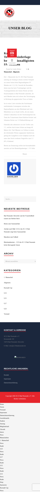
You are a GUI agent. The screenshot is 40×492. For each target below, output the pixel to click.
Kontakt (6, 375)
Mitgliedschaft (4, 426)
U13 (5, 293)
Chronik (2, 429)
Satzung (2, 424)
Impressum (7, 379)
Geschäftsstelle (4, 418)
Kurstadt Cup (8, 288)
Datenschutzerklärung (10, 383)
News (1, 435)
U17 (5, 303)
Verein (2, 407)
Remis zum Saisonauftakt (12, 224)
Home (2, 404)
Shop (1, 482)
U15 (5, 298)
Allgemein (16, 72)
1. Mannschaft (8, 277)
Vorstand (6, 314)
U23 (5, 309)
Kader (2, 446)
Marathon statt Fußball (11, 237)
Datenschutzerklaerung (7, 415)
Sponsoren (3, 485)
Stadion (2, 421)
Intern (2, 432)
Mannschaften (4, 438)
